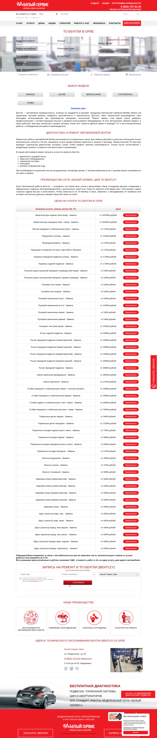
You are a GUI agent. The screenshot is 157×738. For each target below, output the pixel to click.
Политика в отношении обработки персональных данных (133, 728)
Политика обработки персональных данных (78, 733)
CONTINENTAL (125, 94)
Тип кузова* (21, 63)
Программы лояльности (126, 3)
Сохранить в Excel (59, 74)
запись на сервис (122, 733)
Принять (136, 732)
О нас (19, 23)
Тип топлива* (22, 56)
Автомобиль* (63, 56)
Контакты (115, 23)
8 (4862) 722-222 (72, 658)
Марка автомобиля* (25, 41)
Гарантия (64, 23)
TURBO (30, 103)
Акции (105, 3)
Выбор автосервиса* (108, 51)
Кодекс (95, 3)
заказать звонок (35, 733)
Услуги (30, 23)
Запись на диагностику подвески (132, 23)
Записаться (130, 215)
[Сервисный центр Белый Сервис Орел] (119, 574)
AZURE (62, 94)
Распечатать (135, 74)
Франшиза (99, 23)
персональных (33, 581)
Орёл (41, 14)
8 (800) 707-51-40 (131, 7)
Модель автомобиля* (26, 48)
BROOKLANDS (94, 94)
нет (66, 14)
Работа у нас (81, 23)
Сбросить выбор (102, 74)
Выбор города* (105, 43)
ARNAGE (30, 94)
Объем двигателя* (66, 48)
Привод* (61, 41)
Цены (41, 23)
